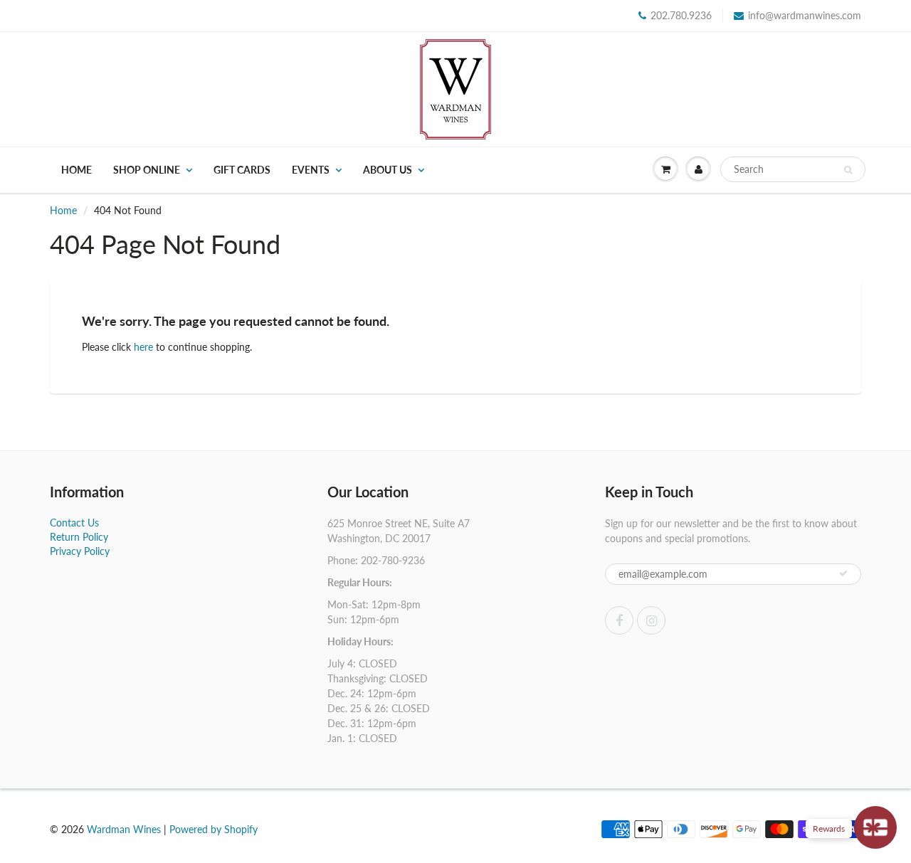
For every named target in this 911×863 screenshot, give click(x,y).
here (143, 347)
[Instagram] (651, 620)
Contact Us (74, 523)
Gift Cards (242, 170)
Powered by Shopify (213, 829)
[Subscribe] (843, 573)
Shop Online (146, 170)
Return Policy (79, 537)
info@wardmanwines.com (804, 15)
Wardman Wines (124, 829)
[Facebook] (619, 620)
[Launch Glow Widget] (875, 827)
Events (311, 170)
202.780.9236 (681, 15)
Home (76, 170)
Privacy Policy (80, 551)
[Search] (848, 170)
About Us (387, 170)
